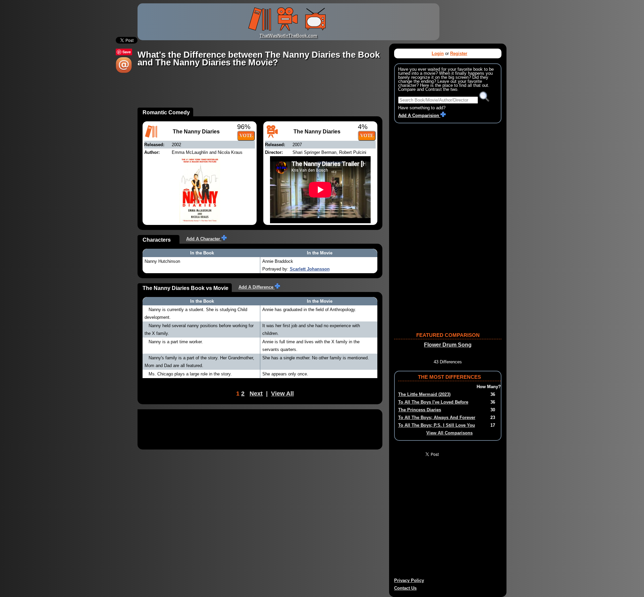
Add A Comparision (419, 115)
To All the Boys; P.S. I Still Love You (436, 425)
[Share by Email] (124, 71)
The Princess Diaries (419, 409)
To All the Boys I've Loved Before (433, 402)
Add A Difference (256, 287)
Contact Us (405, 588)
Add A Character (203, 238)
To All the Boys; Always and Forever (436, 417)
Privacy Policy (409, 580)
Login (438, 53)
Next (256, 393)
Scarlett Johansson (310, 269)
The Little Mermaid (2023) (424, 394)
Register (458, 53)
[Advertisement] (260, 92)
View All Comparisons (449, 432)
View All (282, 393)
